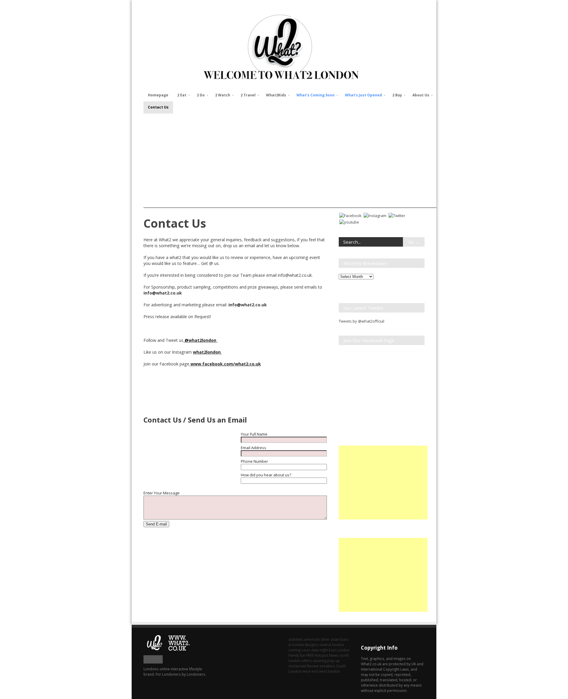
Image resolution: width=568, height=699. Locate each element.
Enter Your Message (161, 493)
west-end (310, 671)
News (334, 655)
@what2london (200, 340)
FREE (310, 655)
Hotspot (321, 655)
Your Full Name (254, 434)
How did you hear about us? (266, 475)
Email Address (253, 447)
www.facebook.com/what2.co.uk (225, 364)
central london (332, 644)
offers (306, 660)
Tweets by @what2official (361, 321)
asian (335, 639)
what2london (207, 352)
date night (319, 650)
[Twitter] (397, 215)
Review (313, 666)
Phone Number (254, 461)
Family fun (296, 655)
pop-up (333, 660)
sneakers (327, 666)
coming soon (299, 650)
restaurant (297, 666)
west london (329, 671)
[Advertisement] (289, 158)
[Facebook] (350, 215)
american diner (317, 639)
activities (295, 639)
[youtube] (349, 221)
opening (319, 660)
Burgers (312, 644)
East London (339, 650)
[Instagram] (375, 215)
